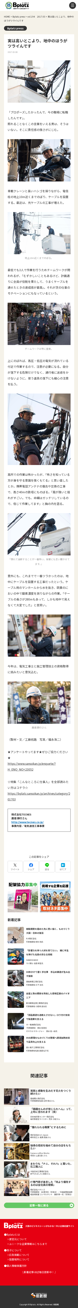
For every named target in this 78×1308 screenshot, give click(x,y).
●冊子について (13, 1250)
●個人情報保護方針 (15, 1266)
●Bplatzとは (12, 1234)
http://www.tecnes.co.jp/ (27, 822)
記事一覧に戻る (39, 1205)
